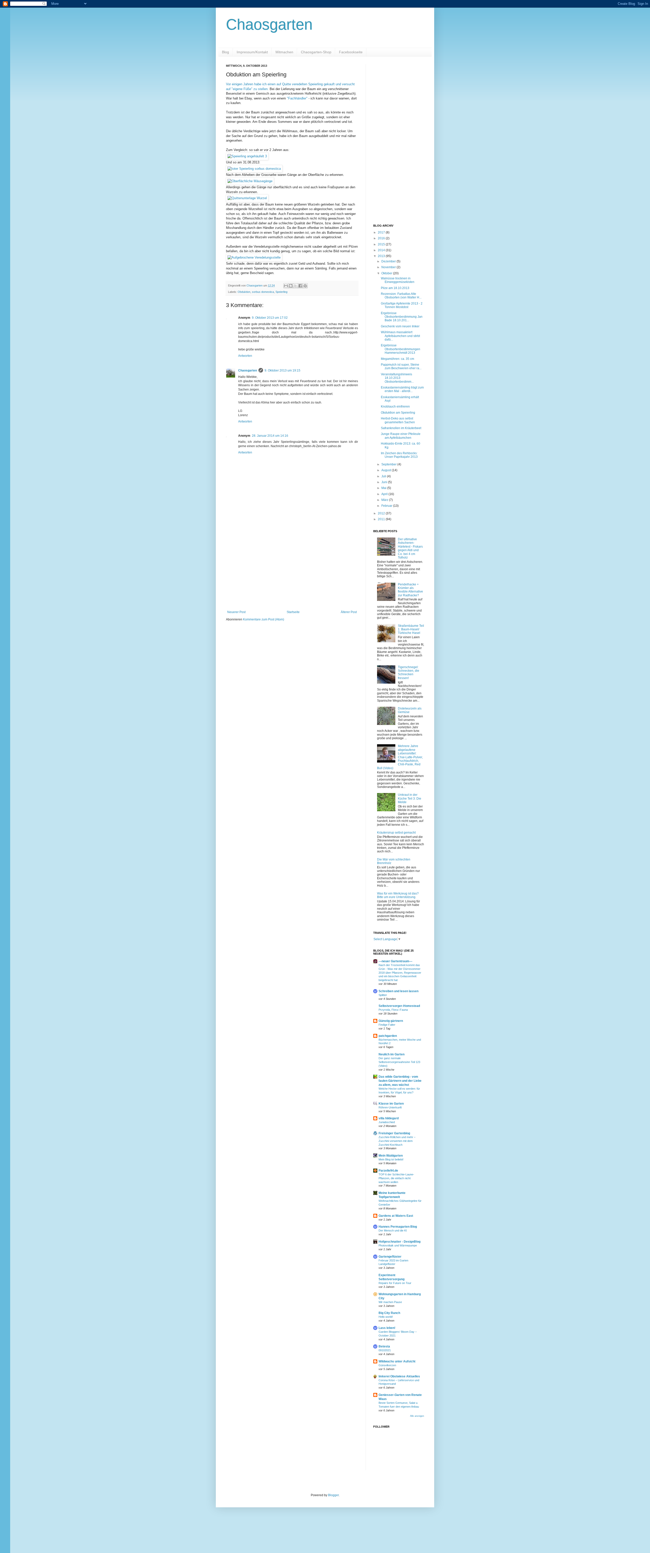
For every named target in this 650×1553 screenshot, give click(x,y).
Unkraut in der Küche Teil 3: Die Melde (409, 798)
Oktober (387, 273)
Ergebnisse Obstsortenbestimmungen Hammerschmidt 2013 (400, 349)
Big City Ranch (389, 1313)
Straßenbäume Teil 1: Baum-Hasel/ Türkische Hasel (411, 629)
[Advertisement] (292, 568)
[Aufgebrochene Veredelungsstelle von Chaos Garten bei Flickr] (254, 257)
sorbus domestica (263, 291)
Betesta (384, 1346)
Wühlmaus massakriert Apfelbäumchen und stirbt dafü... (400, 335)
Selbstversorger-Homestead (399, 1006)
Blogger (333, 1495)
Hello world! (386, 1316)
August (386, 470)
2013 (382, 256)
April (384, 494)
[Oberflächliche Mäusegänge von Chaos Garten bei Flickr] (250, 181)
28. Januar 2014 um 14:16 (270, 435)
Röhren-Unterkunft (390, 1107)
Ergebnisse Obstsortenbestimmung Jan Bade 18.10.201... (401, 316)
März (385, 500)
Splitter (383, 995)
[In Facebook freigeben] (300, 285)
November (389, 267)
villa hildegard (389, 1118)
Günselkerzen (387, 1365)
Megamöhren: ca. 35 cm (397, 359)
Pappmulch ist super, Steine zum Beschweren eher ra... (401, 366)
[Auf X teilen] (295, 285)
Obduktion (244, 291)
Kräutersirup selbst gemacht (396, 832)
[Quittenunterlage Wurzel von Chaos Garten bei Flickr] (247, 198)
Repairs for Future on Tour (395, 1283)
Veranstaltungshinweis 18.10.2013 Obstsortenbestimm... (397, 378)
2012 (382, 513)
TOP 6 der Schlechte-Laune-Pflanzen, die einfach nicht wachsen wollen (396, 1178)
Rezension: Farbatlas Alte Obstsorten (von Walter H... (401, 295)
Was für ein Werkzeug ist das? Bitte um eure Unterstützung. (398, 895)
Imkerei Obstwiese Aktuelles (399, 1376)
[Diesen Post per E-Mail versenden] (285, 285)
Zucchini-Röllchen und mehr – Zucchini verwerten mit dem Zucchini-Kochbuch (397, 1141)
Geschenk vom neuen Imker (400, 326)
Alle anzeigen (417, 1416)
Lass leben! (387, 1328)
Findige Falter (387, 1024)
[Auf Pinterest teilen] (305, 285)
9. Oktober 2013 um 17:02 (270, 317)
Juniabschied (387, 1122)
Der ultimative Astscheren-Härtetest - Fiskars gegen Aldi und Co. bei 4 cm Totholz (410, 548)
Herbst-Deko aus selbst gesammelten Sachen (398, 420)
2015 (382, 244)
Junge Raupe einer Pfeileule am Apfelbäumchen (400, 435)
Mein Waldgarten (391, 1155)
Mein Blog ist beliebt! (391, 1159)
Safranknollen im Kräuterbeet (401, 428)
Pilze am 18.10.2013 (395, 288)
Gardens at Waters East (396, 1216)
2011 (382, 519)
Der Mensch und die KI (393, 1230)
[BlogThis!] (290, 285)
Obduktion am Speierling (398, 412)
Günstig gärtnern (391, 1021)
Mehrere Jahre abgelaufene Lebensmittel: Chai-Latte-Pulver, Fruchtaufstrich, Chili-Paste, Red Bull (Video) (400, 757)
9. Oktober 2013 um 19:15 (282, 370)
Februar (387, 506)
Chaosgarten (269, 24)
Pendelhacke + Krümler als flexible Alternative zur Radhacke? (410, 590)
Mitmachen (284, 52)
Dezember (389, 261)
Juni (384, 482)
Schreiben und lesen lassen (398, 991)
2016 (382, 238)
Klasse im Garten (391, 1103)
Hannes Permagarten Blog (398, 1226)
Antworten (245, 356)
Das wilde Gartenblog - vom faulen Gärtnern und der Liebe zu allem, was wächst (400, 1081)
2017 (382, 232)
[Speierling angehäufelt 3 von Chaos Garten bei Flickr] (247, 156)
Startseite (293, 612)
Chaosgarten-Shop (316, 52)
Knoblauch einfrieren (395, 406)
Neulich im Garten (391, 1054)
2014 (382, 250)
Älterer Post (349, 612)
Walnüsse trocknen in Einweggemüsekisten (397, 280)
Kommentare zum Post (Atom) (263, 619)
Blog (225, 52)
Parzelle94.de (388, 1170)
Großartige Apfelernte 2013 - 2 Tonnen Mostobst (401, 305)
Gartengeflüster (390, 1256)
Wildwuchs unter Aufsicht (397, 1361)
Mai (384, 488)
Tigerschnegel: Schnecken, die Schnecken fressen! (408, 672)
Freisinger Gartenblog (394, 1133)
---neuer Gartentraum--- (395, 961)
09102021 (385, 1350)
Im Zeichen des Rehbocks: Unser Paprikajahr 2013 (399, 455)
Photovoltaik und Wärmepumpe (398, 1245)
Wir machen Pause (390, 1302)
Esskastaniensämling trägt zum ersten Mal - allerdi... (402, 389)
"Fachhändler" (297, 98)
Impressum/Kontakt (252, 52)
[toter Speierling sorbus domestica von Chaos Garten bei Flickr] (254, 169)
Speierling (281, 291)
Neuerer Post (236, 612)
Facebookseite (351, 52)
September (389, 464)
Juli (384, 476)
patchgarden (388, 1036)
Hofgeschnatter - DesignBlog (399, 1241)
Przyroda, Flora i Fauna (393, 1009)
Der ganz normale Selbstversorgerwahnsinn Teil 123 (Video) (399, 1062)
